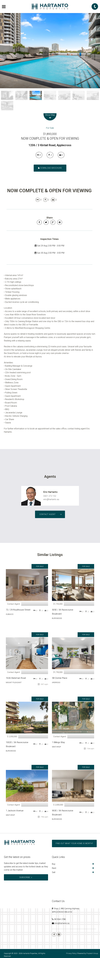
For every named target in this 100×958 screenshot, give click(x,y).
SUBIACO (9, 614)
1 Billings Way (58, 742)
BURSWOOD (57, 618)
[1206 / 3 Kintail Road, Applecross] (50, 50)
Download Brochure (51, 168)
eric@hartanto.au (51, 499)
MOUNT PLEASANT (14, 682)
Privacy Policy (71, 953)
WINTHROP (56, 747)
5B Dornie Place (59, 678)
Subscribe (24, 877)
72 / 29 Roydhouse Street (18, 609)
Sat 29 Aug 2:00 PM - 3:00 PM (50, 245)
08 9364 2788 (59, 919)
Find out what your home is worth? (74, 843)
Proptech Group (92, 953)
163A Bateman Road (16, 678)
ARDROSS (56, 682)
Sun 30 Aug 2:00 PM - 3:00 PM (50, 253)
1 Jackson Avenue (14, 810)
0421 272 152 (49, 496)
